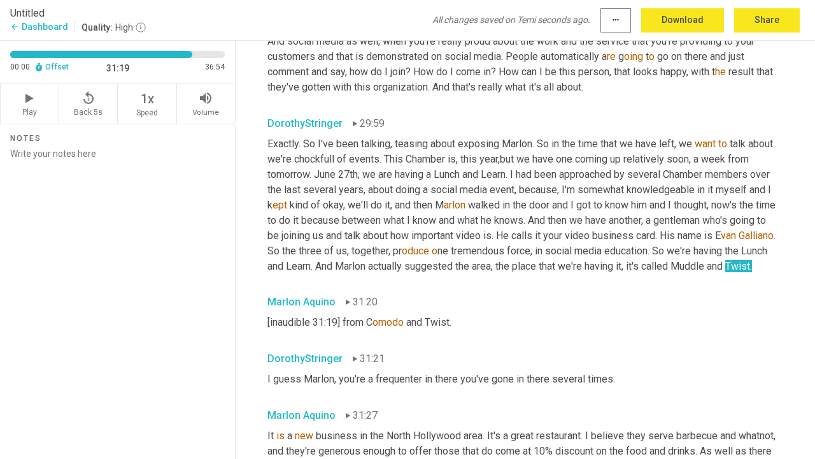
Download (683, 20)
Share (767, 20)
